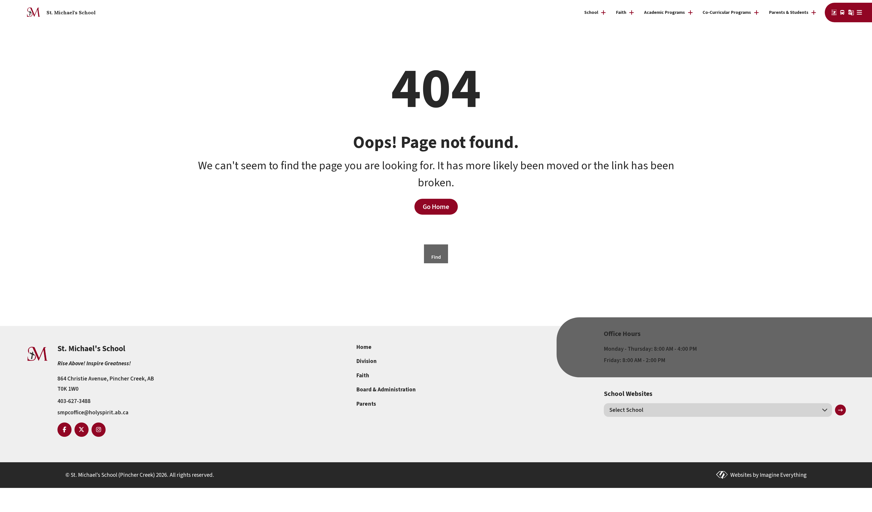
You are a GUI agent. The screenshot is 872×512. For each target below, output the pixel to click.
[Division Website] (834, 13)
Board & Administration (386, 389)
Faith (362, 375)
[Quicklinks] (860, 12)
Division (366, 361)
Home (364, 347)
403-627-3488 (74, 401)
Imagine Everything (783, 475)
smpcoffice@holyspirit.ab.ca (93, 412)
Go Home (436, 207)
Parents (366, 404)
